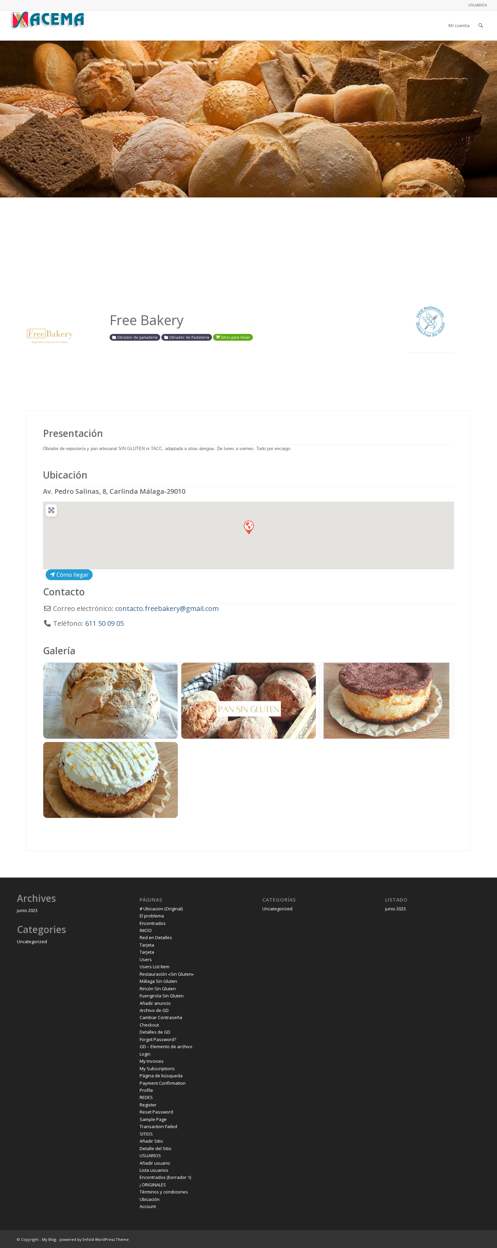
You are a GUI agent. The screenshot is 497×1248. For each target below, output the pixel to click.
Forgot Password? (158, 1039)
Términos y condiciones (164, 1192)
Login (145, 1054)
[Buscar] (480, 25)
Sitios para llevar (235, 337)
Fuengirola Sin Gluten (162, 996)
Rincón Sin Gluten (158, 989)
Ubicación (65, 474)
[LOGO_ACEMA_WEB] (48, 25)
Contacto (64, 591)
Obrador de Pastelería (188, 337)
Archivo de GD (154, 1010)
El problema (152, 916)
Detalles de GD (155, 1032)
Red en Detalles (156, 937)
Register (148, 1105)
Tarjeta (147, 945)
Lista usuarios (154, 1170)
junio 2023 (27, 910)
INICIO (146, 930)
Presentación (73, 433)
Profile (146, 1090)
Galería (59, 650)
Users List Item (154, 967)
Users (146, 959)
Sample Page (153, 1119)
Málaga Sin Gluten (158, 981)
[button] (248, 527)
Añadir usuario (155, 1163)
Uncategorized (32, 941)
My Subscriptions (157, 1068)
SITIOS (146, 1134)
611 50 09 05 (104, 623)
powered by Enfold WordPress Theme (94, 1239)
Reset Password (156, 1112)
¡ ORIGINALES (153, 1185)
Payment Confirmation (163, 1083)
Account (148, 1206)
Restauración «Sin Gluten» (167, 974)
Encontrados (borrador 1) (165, 1177)
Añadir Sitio (151, 1141)
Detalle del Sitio (155, 1148)
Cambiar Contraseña (161, 1017)
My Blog (49, 1239)
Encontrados (153, 923)
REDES (146, 1097)
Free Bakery (147, 320)
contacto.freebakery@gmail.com (167, 608)
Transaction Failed (158, 1126)
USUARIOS (477, 4)
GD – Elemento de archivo (166, 1046)
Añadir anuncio (155, 1003)
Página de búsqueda (161, 1076)
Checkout (149, 1025)
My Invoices (152, 1061)
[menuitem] (476, 5)
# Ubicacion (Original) (161, 909)
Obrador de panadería (137, 337)
